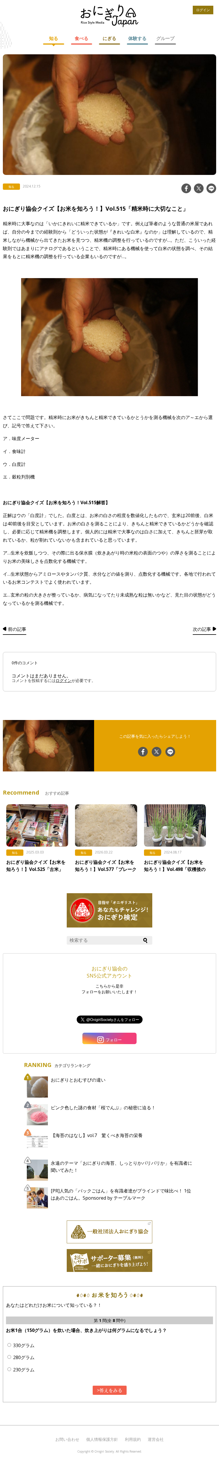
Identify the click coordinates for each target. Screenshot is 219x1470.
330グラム (24, 1345)
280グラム (24, 1357)
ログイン (203, 10)
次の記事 (202, 629)
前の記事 (17, 629)
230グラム (24, 1370)
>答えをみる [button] (109, 1390)
